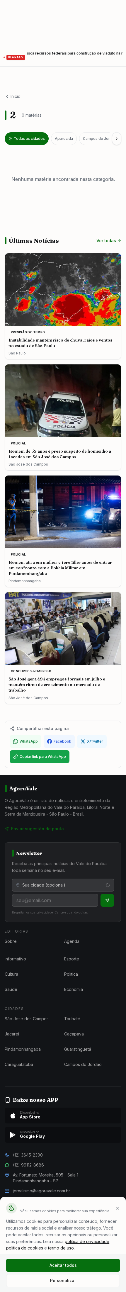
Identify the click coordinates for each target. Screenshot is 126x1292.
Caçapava (74, 1033)
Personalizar (63, 1280)
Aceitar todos (63, 1265)
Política (71, 974)
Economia (73, 989)
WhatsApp (29, 741)
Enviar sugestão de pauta (37, 828)
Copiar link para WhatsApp (43, 756)
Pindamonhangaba (23, 1049)
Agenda (71, 941)
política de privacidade (87, 1241)
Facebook (62, 741)
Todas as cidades (29, 138)
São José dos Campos (27, 1018)
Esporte (71, 958)
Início (16, 96)
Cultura (11, 974)
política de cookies (24, 1247)
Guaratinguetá (77, 1049)
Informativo (15, 958)
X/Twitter (95, 741)
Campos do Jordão (100, 138)
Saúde (11, 989)
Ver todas (106, 240)
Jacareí (12, 1033)
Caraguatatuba (19, 1064)
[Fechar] (117, 1208)
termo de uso (61, 1247)
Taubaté (72, 1018)
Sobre (11, 941)
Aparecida (64, 138)
